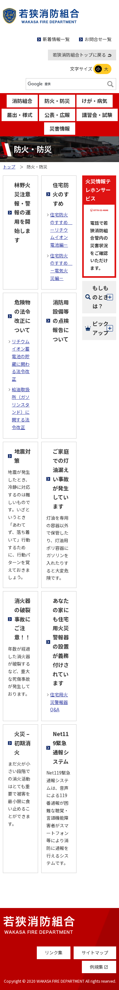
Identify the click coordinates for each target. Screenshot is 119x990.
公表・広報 (57, 115)
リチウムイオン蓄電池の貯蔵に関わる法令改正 (21, 360)
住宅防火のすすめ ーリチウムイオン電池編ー (60, 229)
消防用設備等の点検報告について (61, 320)
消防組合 (22, 101)
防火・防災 (57, 101)
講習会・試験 (97, 115)
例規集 (99, 967)
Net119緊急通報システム (61, 747)
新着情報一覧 (56, 39)
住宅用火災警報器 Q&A (59, 702)
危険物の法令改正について (22, 315)
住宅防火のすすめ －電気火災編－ (60, 266)
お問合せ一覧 (98, 39)
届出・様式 (19, 115)
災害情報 (60, 128)
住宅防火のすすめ (61, 194)
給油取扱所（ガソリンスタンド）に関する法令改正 (21, 408)
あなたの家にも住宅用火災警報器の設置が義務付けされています (61, 642)
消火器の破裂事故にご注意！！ (22, 619)
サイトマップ (95, 952)
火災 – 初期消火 (22, 743)
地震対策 (22, 455)
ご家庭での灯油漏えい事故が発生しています (61, 478)
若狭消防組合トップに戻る (79, 54)
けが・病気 (94, 101)
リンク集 (54, 952)
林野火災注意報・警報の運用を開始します (22, 212)
